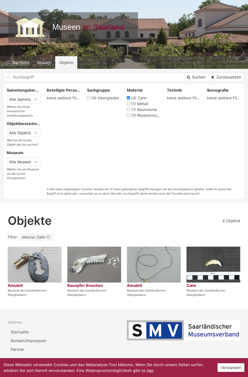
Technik (174, 90)
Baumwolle (144, 109)
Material (134, 90)
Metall (139, 103)
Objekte (66, 62)
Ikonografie (218, 90)
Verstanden (231, 367)
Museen (44, 62)
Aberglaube (105, 97)
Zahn (139, 97)
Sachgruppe (98, 90)
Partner (17, 349)
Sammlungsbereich (24, 90)
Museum (15, 152)
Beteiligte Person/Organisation (64, 90)
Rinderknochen (146, 115)
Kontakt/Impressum (28, 340)
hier (150, 370)
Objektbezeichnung (24, 123)
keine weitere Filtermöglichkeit (64, 97)
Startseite (21, 62)
